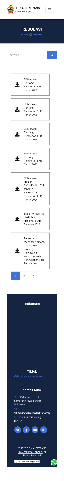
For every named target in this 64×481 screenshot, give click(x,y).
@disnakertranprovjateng (28, 376)
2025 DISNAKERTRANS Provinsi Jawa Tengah (32, 450)
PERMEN (38, 34)
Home (24, 34)
